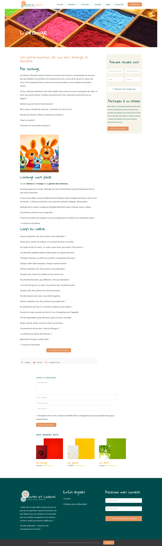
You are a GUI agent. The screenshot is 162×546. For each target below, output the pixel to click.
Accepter (108, 542)
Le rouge (41, 462)
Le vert (104, 462)
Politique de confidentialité (75, 504)
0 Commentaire (48, 465)
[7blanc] (38, 491)
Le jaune (73, 462)
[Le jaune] (81, 448)
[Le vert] (112, 448)
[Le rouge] (49, 448)
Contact (67, 498)
